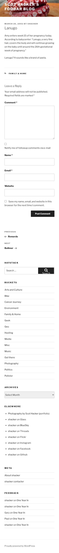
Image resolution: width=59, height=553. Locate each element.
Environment (11, 308)
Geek (7, 320)
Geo (7, 326)
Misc (7, 345)
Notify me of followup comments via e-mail (28, 148)
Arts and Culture (13, 289)
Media (8, 339)
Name (9, 155)
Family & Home (18, 73)
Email (8, 170)
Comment (11, 102)
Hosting (9, 332)
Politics (8, 369)
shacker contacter (14, 481)
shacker (33, 24)
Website (9, 186)
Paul (7, 518)
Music (8, 351)
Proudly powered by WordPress (20, 546)
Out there (10, 357)
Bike (7, 296)
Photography (11, 363)
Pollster (9, 375)
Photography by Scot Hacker (23, 413)
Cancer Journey (13, 302)
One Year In (23, 500)
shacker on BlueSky (18, 425)
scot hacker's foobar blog (22, 6)
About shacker (12, 475)
